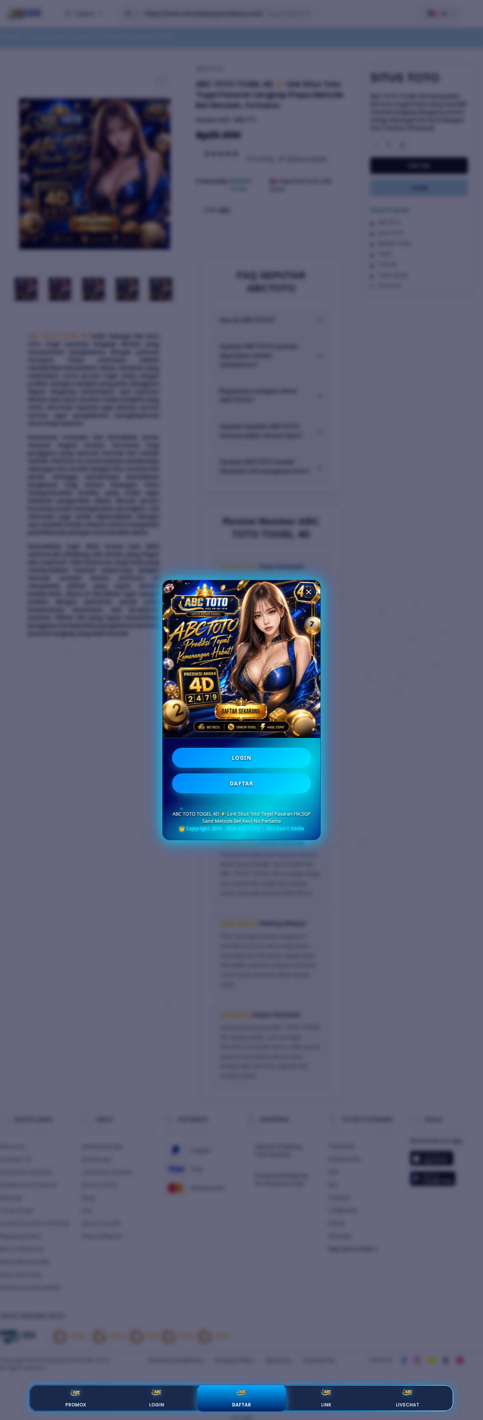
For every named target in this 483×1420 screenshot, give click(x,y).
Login (156, 1405)
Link (326, 1405)
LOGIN (242, 757)
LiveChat (407, 1405)
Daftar (241, 1405)
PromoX (75, 1405)
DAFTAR (242, 783)
